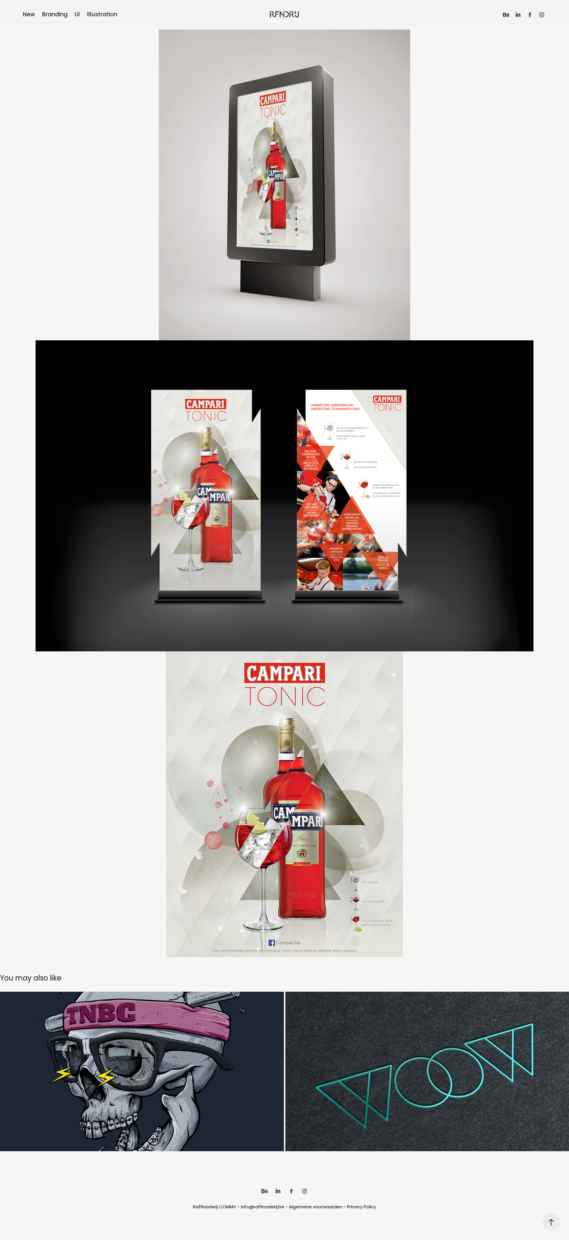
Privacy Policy (361, 1207)
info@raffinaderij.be (262, 1207)
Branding (55, 15)
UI (77, 15)
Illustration (102, 15)
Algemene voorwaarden (315, 1207)
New (29, 15)
